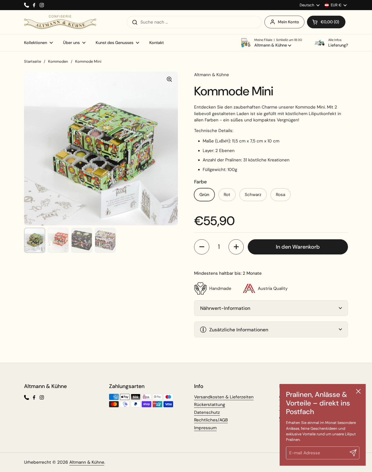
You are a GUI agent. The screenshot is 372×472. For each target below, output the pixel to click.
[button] (326, 22)
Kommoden (58, 61)
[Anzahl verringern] (201, 246)
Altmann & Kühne (86, 462)
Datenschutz (207, 412)
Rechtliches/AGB (211, 420)
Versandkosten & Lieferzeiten (224, 397)
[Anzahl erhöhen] (236, 246)
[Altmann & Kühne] (60, 22)
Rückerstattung (209, 404)
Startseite (32, 61)
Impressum (205, 428)
